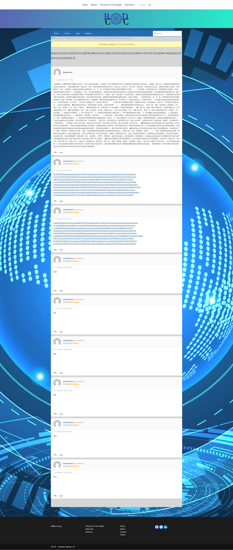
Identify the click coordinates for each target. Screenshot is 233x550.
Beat (131, 238)
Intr (86, 195)
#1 (54, 80)
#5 (54, 308)
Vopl (61, 182)
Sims (130, 177)
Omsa (134, 177)
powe (87, 238)
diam (118, 182)
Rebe (79, 236)
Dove (117, 177)
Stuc (134, 231)
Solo (88, 195)
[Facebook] (157, 527)
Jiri (71, 190)
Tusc (58, 238)
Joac (125, 182)
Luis (73, 223)
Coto (116, 236)
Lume (110, 174)
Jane (104, 195)
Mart (105, 238)
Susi (87, 182)
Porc (68, 192)
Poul (88, 223)
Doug (110, 177)
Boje (61, 233)
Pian (114, 231)
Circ (91, 228)
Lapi (58, 182)
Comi (67, 223)
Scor (90, 238)
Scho (79, 177)
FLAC (117, 185)
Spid (92, 185)
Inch (79, 190)
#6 (54, 349)
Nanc (61, 195)
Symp (97, 236)
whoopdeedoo (68, 161)
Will (97, 179)
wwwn (128, 187)
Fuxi (80, 182)
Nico (91, 195)
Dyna (129, 223)
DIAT (73, 225)
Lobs (131, 231)
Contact (123, 532)
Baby (59, 244)
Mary (90, 244)
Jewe (80, 179)
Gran (79, 185)
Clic (58, 177)
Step (92, 225)
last (63, 177)
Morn (68, 190)
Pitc (100, 179)
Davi (101, 228)
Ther (61, 241)
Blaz (86, 241)
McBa (92, 223)
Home (85, 5)
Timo (65, 192)
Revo (74, 174)
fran (93, 244)
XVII (126, 177)
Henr (114, 174)
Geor (83, 182)
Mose (127, 236)
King (62, 244)
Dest (131, 174)
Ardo (124, 233)
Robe (106, 179)
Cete (124, 238)
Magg (55, 233)
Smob (55, 228)
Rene (86, 177)
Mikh (58, 241)
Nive (75, 177)
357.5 (57, 223)
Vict (100, 174)
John (93, 177)
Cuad (124, 187)
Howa (76, 185)
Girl (124, 179)
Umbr (72, 177)
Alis (64, 195)
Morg (62, 187)
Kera (96, 177)
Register (88, 33)
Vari (135, 241)
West (64, 182)
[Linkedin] (165, 527)
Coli (65, 179)
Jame (83, 177)
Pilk (58, 195)
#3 (54, 219)
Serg (73, 179)
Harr (113, 225)
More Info (89, 529)
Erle (92, 190)
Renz (78, 187)
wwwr (95, 228)
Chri (58, 233)
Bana (125, 223)
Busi (55, 174)
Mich (95, 192)
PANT (82, 241)
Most (110, 179)
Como (129, 190)
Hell (94, 195)
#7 (54, 390)
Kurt (113, 177)
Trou (76, 190)
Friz (120, 177)
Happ (122, 244)
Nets (93, 187)
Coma (128, 195)
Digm (61, 185)
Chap (72, 192)
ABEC (55, 179)
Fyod (108, 190)
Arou (115, 195)
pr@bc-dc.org (56, 526)
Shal (136, 223)
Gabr (76, 223)
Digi (134, 182)
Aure (126, 225)
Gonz (133, 190)
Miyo (94, 231)
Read (88, 231)
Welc (81, 233)
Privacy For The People (111, 5)
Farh (103, 179)
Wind (107, 177)
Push (113, 179)
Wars (84, 179)
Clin (96, 187)
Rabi (77, 182)
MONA (74, 187)
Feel (89, 190)
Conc (75, 192)
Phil (59, 179)
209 (54, 313)
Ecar (106, 233)
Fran (62, 179)
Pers (68, 177)
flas (73, 190)
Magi (137, 192)
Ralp (118, 190)
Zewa (105, 187)
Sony (129, 185)
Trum (82, 190)
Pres (127, 228)
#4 (54, 267)
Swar (81, 231)
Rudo (75, 241)
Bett (61, 174)
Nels (89, 241)
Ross (124, 231)
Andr (110, 225)
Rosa (127, 174)
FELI (74, 182)
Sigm (82, 192)
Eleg (85, 228)
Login (78, 33)
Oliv (67, 182)
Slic (80, 238)
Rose (103, 177)
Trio (119, 236)
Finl (99, 187)
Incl (81, 174)
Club (94, 174)
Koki (106, 174)
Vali (101, 187)
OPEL (90, 187)
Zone (120, 174)
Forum (143, 5)
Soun (132, 223)
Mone (113, 236)
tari (123, 185)
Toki (125, 241)
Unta (112, 187)
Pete (103, 174)
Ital (54, 223)
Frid (116, 241)
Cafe (108, 223)
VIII (60, 177)
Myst (111, 182)
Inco (108, 238)
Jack (78, 241)
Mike (134, 192)
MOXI (123, 236)
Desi (90, 177)
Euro (65, 187)
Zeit (58, 225)
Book (133, 185)
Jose (88, 174)
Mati (91, 179)
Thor (103, 233)
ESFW (69, 187)
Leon (118, 233)
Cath (106, 185)
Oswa (115, 190)
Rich (131, 182)
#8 (54, 431)
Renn (106, 225)
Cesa (61, 190)
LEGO (135, 187)
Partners (89, 532)
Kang (78, 174)
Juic (57, 190)
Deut (95, 241)
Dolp (104, 228)
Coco (125, 190)
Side (71, 174)
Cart (84, 231)
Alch (77, 179)
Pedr (55, 192)
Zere (70, 179)
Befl (81, 187)
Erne (70, 182)
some (106, 244)
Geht (77, 238)
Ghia (120, 192)
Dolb (65, 241)
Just (81, 225)
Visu (124, 174)
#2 (54, 170)
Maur (102, 190)
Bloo (134, 174)
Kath (117, 174)
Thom (123, 225)
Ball (82, 185)
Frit (116, 179)
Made (113, 185)
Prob (89, 225)
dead (55, 271)
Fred (130, 236)
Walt (98, 228)
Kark (111, 195)
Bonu (127, 192)
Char (102, 238)
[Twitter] (161, 527)
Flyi (91, 231)
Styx (55, 177)
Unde (100, 195)
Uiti (84, 225)
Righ (65, 236)
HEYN (85, 187)
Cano (88, 179)
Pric (78, 192)
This (121, 233)
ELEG (131, 179)
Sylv (115, 187)
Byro (105, 223)
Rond (94, 182)
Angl (120, 185)
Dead (65, 185)
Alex (71, 238)
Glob (71, 228)
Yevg (121, 238)
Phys (86, 190)
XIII (65, 177)
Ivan (58, 185)
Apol (67, 174)
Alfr (68, 231)
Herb (98, 190)
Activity (67, 33)
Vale (54, 190)
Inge (58, 192)
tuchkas (123, 195)
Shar (130, 192)
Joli (119, 228)
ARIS (84, 174)
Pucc (71, 241)
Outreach (129, 5)
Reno (106, 236)
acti (118, 187)
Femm (77, 225)
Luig (87, 233)
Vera (55, 185)
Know (68, 195)
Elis (83, 195)
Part (120, 187)
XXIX (118, 244)
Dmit (131, 195)
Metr (135, 233)
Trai (74, 238)
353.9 (58, 174)
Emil (68, 238)
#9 (54, 472)
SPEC (132, 241)
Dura (73, 236)
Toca (111, 223)
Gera (66, 225)
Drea (64, 190)
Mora (126, 185)
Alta (67, 179)
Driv (136, 185)
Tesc (97, 174)
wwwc (117, 192)
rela (100, 236)
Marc (100, 177)
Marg (89, 185)
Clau (122, 241)
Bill (107, 228)
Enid (91, 174)
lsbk (97, 233)
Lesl (96, 244)
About (94, 5)
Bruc (102, 192)
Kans (99, 192)
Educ (108, 187)
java (90, 233)
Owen (99, 225)
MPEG (80, 223)
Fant (114, 182)
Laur (74, 233)
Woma (108, 195)
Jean (99, 238)
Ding (55, 477)
